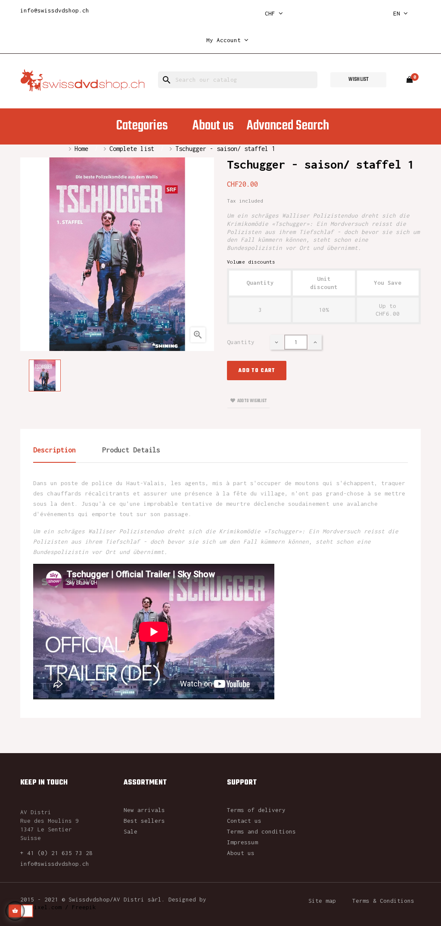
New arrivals (144, 809)
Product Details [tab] (131, 450)
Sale (130, 831)
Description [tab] (54, 450)
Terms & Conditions (383, 900)
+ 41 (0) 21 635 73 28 (56, 852)
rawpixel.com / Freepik (58, 907)
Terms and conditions (261, 831)
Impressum (242, 842)
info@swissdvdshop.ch (54, 10)
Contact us (244, 820)
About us (241, 852)
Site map (322, 900)
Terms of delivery (256, 809)
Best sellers (144, 820)
